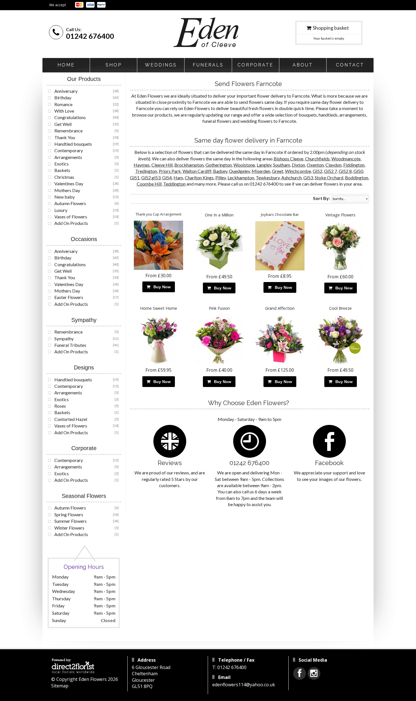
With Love (64, 110)
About (303, 65)
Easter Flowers (68, 297)
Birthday (62, 97)
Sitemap (59, 686)
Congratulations (70, 117)
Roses (60, 405)
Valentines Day (68, 183)
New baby (64, 196)
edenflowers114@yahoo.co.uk (243, 684)
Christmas (64, 177)
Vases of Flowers (70, 216)
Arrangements (68, 157)
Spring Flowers (68, 514)
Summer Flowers (70, 521)
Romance (63, 104)
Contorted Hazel (70, 419)
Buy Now (161, 287)
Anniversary (66, 91)
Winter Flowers (69, 527)
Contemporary (68, 150)
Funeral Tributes (70, 345)
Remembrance (68, 130)
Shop (114, 65)
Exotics (61, 163)
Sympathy (64, 338)
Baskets (62, 170)
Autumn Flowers (70, 203)
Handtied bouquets (73, 144)
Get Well (63, 124)
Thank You (64, 137)
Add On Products (71, 223)
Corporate (255, 65)
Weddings (161, 65)
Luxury (60, 210)
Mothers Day (67, 190)
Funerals (208, 65)
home (66, 65)
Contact (350, 65)
